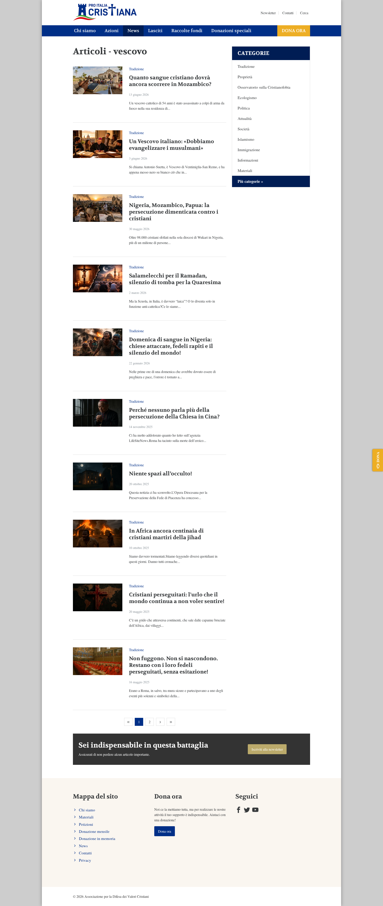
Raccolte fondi (186, 30)
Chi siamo (85, 30)
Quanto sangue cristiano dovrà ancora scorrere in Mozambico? (170, 81)
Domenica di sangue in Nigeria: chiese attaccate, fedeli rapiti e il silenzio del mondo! (171, 346)
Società (243, 128)
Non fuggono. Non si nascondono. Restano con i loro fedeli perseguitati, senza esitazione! (173, 665)
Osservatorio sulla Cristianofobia (264, 87)
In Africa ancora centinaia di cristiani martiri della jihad (166, 534)
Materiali (245, 170)
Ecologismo (247, 97)
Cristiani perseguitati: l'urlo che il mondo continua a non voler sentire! (176, 598)
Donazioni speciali (231, 30)
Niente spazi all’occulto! (160, 473)
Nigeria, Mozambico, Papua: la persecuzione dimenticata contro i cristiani (173, 212)
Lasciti (155, 30)
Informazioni (248, 160)
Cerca (304, 12)
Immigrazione (249, 149)
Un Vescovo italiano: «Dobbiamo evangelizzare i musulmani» (171, 145)
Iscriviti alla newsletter (267, 749)
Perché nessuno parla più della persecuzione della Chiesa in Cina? (174, 413)
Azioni (112, 30)
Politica (244, 108)
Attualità (245, 118)
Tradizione (136, 68)
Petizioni (86, 824)
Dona (377, 457)
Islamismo (246, 139)
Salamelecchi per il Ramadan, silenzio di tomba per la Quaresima (175, 279)
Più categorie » (250, 181)
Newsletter (268, 12)
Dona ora (294, 30)
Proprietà (245, 76)
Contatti (287, 12)
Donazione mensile (94, 831)
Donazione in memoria (97, 838)
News (133, 30)
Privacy (85, 860)
